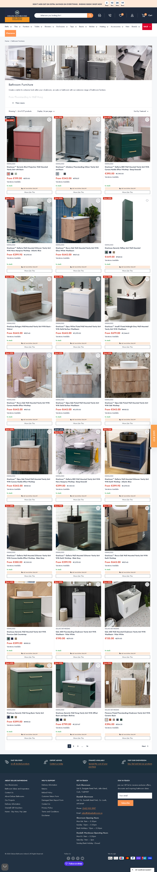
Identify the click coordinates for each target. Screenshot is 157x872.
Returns (44, 788)
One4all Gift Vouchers (13, 807)
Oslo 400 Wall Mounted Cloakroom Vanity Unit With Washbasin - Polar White (125, 633)
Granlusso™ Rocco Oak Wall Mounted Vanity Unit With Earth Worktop (126, 556)
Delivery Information (12, 804)
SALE (146, 26)
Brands (134, 26)
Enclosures (60, 26)
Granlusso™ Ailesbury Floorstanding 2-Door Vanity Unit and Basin (77, 168)
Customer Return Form (50, 796)
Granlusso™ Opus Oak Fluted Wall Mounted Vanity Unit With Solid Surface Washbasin (77, 404)
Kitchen (92, 26)
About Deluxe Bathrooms (14, 796)
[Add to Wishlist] (49, 120)
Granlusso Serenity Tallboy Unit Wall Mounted (122, 248)
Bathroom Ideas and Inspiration (17, 788)
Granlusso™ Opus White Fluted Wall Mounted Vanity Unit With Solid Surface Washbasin (78, 327)
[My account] (132, 15)
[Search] (90, 15)
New (127, 26)
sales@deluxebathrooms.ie (92, 813)
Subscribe (125, 803)
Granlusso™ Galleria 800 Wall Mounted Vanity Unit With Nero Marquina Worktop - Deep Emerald (78, 480)
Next (144, 746)
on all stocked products (20, 763)
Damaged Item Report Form (52, 800)
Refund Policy (47, 792)
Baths (7, 26)
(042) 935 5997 (89, 808)
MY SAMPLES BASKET (143, 870)
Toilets (36, 26)
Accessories (116, 26)
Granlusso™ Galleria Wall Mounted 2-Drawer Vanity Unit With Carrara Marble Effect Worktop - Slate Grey (29, 556)
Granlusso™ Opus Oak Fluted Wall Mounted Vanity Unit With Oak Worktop (126, 404)
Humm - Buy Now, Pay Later (16, 811)
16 (87, 746)
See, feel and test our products (140, 763)
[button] (154, 436)
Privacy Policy (47, 807)
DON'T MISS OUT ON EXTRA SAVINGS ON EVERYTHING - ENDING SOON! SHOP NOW (67, 4)
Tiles (16, 26)
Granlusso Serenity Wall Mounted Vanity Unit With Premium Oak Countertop (26, 633)
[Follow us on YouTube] (82, 858)
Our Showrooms (11, 785)
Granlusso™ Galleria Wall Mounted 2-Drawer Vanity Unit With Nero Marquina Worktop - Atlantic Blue (29, 249)
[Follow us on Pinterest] (77, 858)
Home (7, 41)
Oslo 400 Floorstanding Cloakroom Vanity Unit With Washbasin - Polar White (76, 633)
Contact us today (56, 763)
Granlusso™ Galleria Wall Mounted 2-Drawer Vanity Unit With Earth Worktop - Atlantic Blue (127, 480)
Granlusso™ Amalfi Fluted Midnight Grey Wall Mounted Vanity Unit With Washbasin (126, 327)
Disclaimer (46, 815)
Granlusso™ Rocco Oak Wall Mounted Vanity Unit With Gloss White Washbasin (77, 249)
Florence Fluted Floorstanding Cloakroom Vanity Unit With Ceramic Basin (127, 714)
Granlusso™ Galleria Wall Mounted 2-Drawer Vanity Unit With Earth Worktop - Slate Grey (78, 556)
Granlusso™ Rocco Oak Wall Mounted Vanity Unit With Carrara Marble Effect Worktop (28, 404)
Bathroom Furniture (18, 41)
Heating (103, 26)
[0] (120, 15)
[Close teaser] (150, 448)
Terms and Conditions (50, 811)
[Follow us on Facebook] (68, 858)
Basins (81, 26)
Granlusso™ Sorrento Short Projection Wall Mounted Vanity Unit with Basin (27, 168)
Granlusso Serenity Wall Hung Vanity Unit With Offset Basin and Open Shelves (77, 714)
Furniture (26, 26)
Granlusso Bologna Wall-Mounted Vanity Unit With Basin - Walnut (29, 327)
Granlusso (11, 164)
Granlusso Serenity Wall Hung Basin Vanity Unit (25, 713)
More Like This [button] (29, 192)
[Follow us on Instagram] (73, 858)
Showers (48, 26)
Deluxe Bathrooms (63, 629)
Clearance (10, 33)
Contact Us (9, 792)
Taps (72, 26)
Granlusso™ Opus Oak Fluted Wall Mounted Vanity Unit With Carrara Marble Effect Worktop (28, 480)
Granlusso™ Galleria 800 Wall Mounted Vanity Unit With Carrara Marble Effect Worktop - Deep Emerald (127, 168)
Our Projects (10, 800)
